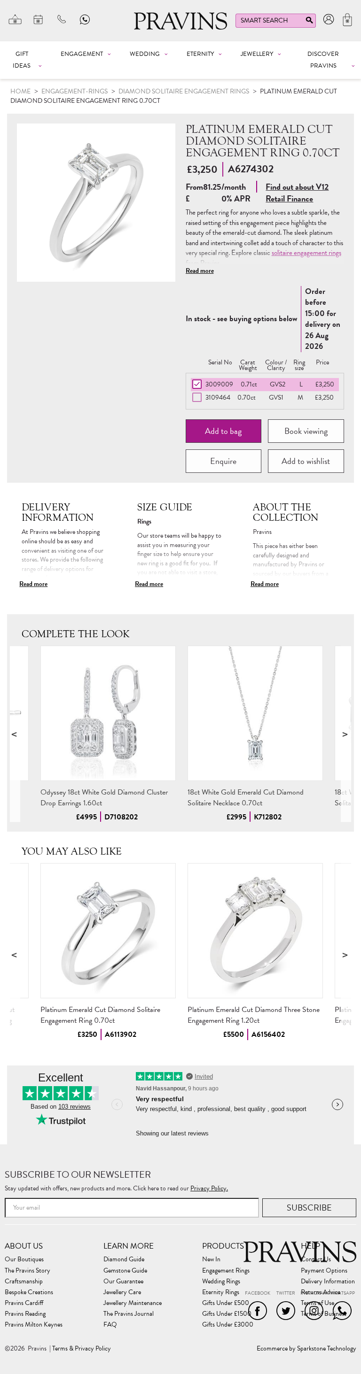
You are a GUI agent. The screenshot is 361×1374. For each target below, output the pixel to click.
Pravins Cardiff (24, 1303)
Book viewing (306, 431)
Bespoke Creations (29, 1292)
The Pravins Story (27, 1270)
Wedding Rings (221, 1281)
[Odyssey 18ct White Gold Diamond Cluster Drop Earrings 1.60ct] (108, 713)
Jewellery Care (122, 1292)
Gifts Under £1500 (226, 1314)
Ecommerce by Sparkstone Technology (306, 1348)
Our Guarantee (123, 1281)
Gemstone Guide (125, 1270)
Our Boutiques (24, 1259)
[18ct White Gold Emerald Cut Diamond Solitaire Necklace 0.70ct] (255, 713)
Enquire (223, 461)
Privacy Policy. (209, 1188)
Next (346, 734)
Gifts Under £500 (225, 1303)
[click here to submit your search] (309, 22)
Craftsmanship (24, 1281)
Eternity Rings (220, 1292)
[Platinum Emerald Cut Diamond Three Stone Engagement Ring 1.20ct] (255, 930)
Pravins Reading (25, 1314)
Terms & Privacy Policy (81, 1348)
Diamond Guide (123, 1259)
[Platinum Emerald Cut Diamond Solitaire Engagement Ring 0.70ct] (108, 930)
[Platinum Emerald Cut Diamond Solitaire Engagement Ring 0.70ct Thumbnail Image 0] (96, 203)
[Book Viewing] (38, 19)
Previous (15, 734)
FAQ (110, 1324)
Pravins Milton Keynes (34, 1324)
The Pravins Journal (128, 1314)
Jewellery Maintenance (132, 1303)
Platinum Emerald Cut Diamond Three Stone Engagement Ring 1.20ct (254, 1015)
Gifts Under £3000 (227, 1324)
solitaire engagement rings (306, 252)
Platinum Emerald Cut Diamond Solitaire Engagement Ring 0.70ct (100, 1015)
